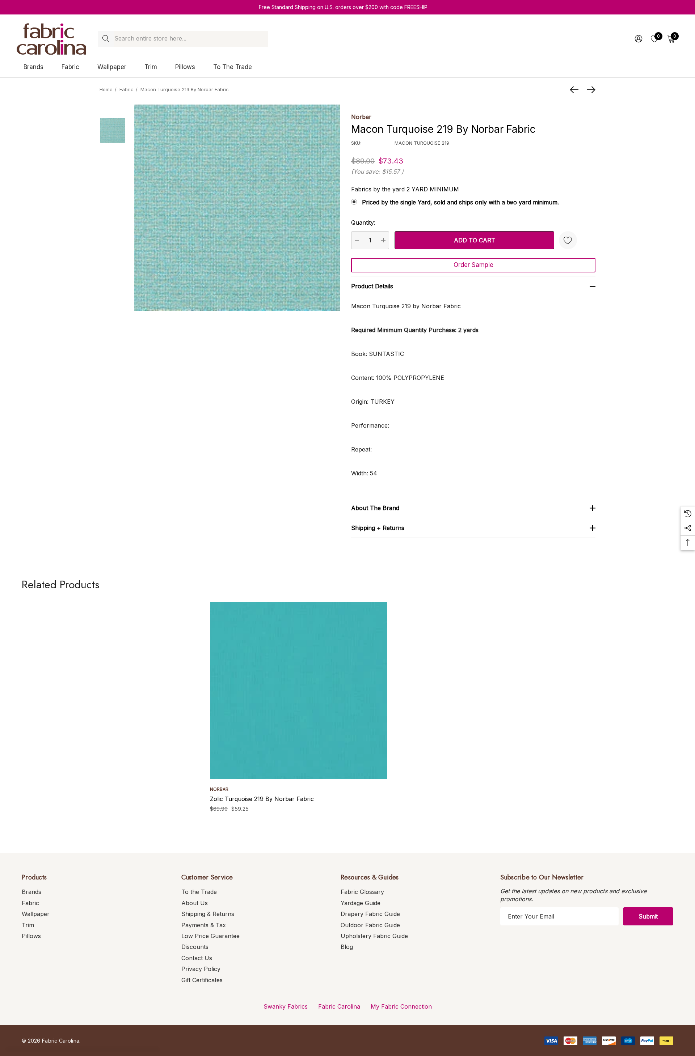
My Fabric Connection (401, 1006)
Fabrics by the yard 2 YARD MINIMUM (405, 189)
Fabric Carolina (339, 1006)
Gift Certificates (202, 980)
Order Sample (473, 264)
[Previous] (576, 89)
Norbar (361, 116)
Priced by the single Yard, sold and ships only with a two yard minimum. (460, 202)
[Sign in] (638, 38)
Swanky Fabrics (286, 1006)
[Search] (106, 39)
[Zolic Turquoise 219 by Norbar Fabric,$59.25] (298, 690)
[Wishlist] (568, 240)
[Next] (589, 89)
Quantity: (363, 222)
